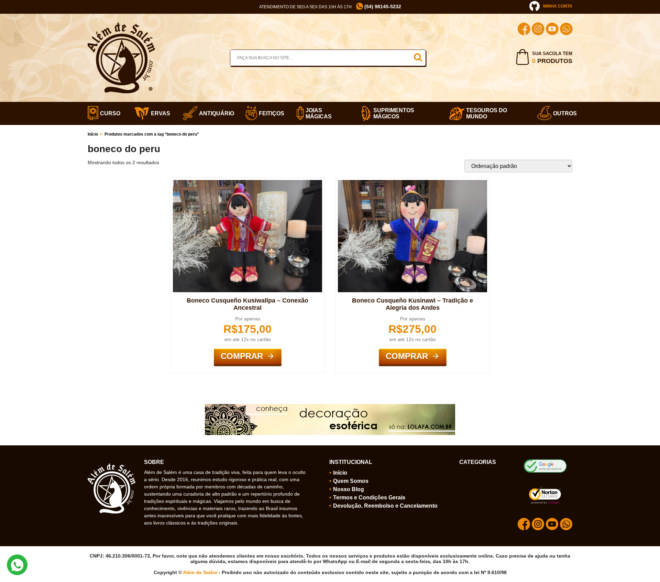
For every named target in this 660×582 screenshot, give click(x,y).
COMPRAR (242, 356)
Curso (108, 113)
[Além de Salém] (121, 25)
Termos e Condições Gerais (369, 497)
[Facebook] (524, 29)
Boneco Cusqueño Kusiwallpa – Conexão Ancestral (247, 304)
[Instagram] (538, 29)
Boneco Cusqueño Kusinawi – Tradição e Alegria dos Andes (412, 304)
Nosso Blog (348, 489)
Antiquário (213, 113)
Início (93, 134)
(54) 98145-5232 (382, 6)
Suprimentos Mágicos (393, 113)
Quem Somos (350, 481)
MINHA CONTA (557, 6)
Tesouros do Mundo (486, 113)
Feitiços (269, 113)
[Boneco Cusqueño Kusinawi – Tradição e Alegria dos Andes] (412, 183)
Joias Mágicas (319, 113)
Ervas (158, 113)
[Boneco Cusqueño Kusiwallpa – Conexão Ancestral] (247, 183)
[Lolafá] (330, 407)
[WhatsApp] (566, 29)
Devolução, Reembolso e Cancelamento (385, 506)
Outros (562, 113)
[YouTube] (552, 29)
